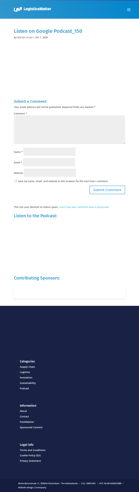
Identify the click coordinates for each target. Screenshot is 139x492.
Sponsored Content (31, 427)
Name (18, 152)
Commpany (40, 487)
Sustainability (28, 383)
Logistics (25, 372)
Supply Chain (27, 366)
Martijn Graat (25, 37)
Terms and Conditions (32, 450)
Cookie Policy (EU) (30, 455)
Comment (20, 113)
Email (18, 162)
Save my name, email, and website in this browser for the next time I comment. (63, 181)
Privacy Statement (30, 460)
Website (18, 173)
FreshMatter (27, 421)
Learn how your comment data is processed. (84, 207)
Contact (24, 416)
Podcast (24, 388)
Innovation (26, 377)
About (23, 411)
